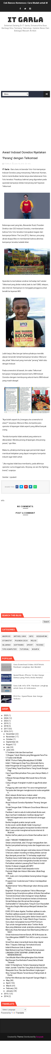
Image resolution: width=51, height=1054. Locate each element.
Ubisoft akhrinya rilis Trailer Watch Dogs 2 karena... (26, 919)
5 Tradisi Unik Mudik (14, 758)
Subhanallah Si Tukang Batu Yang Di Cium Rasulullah (27, 904)
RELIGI (34, 641)
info (29, 164)
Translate (20, 1013)
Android (6, 636)
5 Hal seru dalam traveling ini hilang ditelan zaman (26, 853)
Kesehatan (42, 636)
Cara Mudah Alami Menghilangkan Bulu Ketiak (25, 957)
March (9, 986)
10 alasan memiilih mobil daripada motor (22, 869)
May (8, 980)
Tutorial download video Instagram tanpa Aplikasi (26, 896)
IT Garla (25, 19)
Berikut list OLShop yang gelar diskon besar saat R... (27, 917)
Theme (20, 1037)
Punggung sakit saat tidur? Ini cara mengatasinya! (26, 788)
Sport (30, 645)
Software (19, 645)
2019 (6, 723)
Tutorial (24, 649)
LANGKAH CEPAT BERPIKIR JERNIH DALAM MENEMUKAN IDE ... (23, 954)
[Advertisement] (25, 61)
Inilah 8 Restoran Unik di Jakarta (19, 947)
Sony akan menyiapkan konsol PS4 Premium (24, 922)
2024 (6, 718)
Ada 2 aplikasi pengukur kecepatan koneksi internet (27, 828)
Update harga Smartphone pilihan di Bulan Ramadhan (28, 893)
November (10, 737)
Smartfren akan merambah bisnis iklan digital (24, 942)
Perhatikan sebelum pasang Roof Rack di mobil (25, 863)
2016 (6, 731)
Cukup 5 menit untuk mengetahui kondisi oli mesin (26, 861)
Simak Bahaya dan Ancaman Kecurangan (23, 901)
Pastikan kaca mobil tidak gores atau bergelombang (27, 858)
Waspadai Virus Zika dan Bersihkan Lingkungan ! (25, 970)
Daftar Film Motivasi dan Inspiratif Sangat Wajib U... (26, 978)
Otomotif (7, 641)
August (9, 744)
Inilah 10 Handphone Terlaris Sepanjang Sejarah (25, 965)
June (8, 750)
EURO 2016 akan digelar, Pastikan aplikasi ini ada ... (26, 911)
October (9, 739)
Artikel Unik (20, 636)
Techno (40, 645)
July (8, 747)
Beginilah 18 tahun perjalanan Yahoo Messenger (26, 891)
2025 (6, 715)
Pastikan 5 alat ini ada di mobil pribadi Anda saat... (26, 812)
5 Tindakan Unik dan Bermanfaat (19, 752)
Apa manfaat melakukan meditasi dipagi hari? (25, 815)
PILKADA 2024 (21, 641)
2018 (6, 726)
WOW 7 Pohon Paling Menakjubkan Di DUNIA (24, 760)
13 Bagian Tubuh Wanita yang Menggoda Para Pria (26, 755)
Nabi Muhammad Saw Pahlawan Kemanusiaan (25, 950)
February (10, 988)
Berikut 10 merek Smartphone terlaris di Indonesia (26, 899)
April (8, 983)
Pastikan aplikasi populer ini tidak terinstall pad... (25, 914)
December (10, 734)
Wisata (35, 649)
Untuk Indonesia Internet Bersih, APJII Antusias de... (27, 935)
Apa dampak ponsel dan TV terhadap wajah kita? (26, 855)
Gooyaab (39, 1037)
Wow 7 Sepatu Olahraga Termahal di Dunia (23, 945)
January (9, 991)
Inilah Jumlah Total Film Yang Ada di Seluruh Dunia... (27, 968)
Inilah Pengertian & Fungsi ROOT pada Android (25, 766)
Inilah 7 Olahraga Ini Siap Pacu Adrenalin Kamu (25, 763)
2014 (6, 996)
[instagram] (30, 9)
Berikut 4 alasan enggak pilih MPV (19, 866)
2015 (6, 994)
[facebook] (20, 9)
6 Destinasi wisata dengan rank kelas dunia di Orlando (28, 850)
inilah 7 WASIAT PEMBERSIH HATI (19, 840)
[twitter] (25, 9)
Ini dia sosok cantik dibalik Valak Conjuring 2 (23, 825)
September (11, 742)
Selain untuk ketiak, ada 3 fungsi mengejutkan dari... (27, 843)
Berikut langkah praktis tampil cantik (20, 822)
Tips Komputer (9, 649)
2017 (6, 729)
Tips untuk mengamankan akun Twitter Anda (24, 924)
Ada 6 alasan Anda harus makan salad (21, 795)
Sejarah (6, 645)
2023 (6, 721)
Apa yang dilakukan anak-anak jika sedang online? (26, 927)
